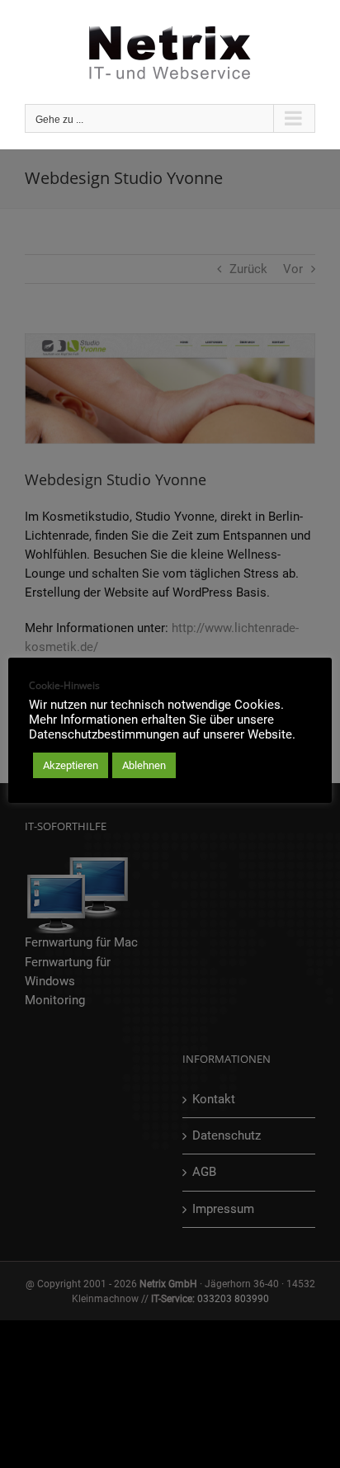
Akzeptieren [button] (70, 765)
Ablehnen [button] (144, 765)
